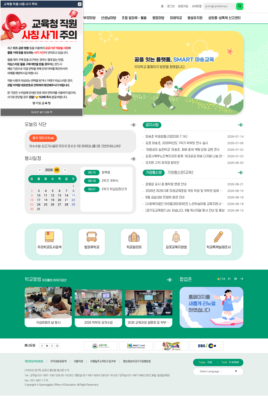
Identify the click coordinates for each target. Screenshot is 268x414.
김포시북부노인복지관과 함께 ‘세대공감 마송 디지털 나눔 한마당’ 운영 (194, 156)
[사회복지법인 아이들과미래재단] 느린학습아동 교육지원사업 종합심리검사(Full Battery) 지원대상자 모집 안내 (194, 204)
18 (45, 200)
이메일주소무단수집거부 (103, 361)
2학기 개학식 (103, 181)
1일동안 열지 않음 (40, 112)
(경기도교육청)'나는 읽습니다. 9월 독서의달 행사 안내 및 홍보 (194, 210)
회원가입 (183, 6)
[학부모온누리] (136, 345)
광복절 (99, 172)
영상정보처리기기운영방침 (137, 361)
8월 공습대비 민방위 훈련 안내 (194, 197)
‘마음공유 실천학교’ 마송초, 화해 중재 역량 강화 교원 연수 (194, 149)
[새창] (211, 307)
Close (79, 4)
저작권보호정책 (58, 361)
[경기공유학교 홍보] (171, 345)
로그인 (171, 6)
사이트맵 (196, 6)
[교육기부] (100, 345)
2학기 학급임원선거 (107, 189)
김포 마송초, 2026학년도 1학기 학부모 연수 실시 (194, 143)
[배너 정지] (47, 345)
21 (66, 200)
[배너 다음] (52, 345)
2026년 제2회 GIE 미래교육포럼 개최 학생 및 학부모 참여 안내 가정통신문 (194, 191)
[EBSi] (207, 345)
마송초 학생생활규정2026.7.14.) (194, 136)
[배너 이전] (41, 345)
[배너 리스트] (57, 345)
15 (73, 195)
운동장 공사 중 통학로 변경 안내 (194, 184)
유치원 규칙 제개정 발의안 (194, 163)
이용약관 (78, 361)
